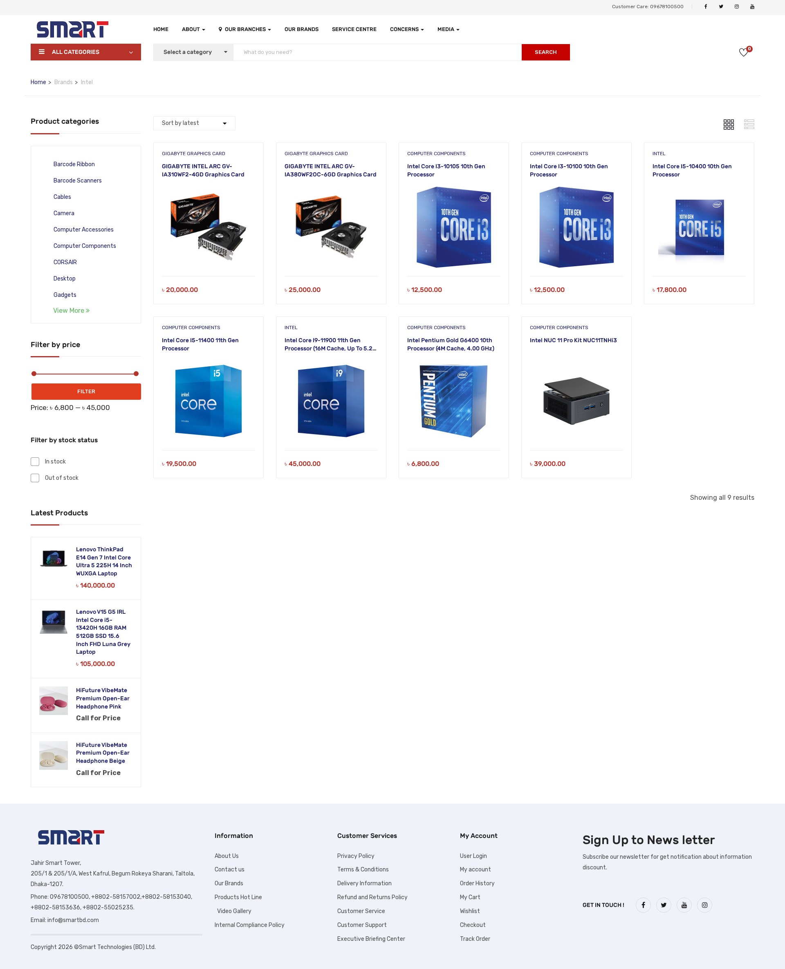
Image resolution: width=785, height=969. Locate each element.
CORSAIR (65, 262)
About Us (227, 856)
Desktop (65, 278)
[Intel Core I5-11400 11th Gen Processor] (208, 366)
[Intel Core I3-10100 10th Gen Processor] (576, 192)
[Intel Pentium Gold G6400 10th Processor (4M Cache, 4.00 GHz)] (453, 366)
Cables (62, 197)
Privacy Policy (356, 856)
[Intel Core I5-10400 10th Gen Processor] (699, 192)
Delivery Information (364, 883)
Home (160, 29)
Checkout (473, 925)
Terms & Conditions (363, 869)
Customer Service (361, 911)
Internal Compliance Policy (250, 925)
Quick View (208, 255)
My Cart (470, 897)
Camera (64, 213)
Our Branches (246, 29)
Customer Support (362, 925)
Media (446, 29)
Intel (659, 153)
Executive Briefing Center (371, 939)
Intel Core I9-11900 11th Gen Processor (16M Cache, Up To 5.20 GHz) (330, 348)
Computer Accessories (84, 229)
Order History (477, 883)
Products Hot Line (238, 897)
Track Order (475, 939)
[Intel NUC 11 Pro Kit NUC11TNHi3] (576, 366)
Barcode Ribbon (74, 164)
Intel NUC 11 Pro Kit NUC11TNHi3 (573, 340)
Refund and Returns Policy (372, 897)
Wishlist (470, 911)
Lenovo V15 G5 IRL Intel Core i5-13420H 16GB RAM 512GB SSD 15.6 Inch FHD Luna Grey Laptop (103, 631)
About (191, 29)
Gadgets (65, 295)
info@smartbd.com (73, 920)
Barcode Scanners (78, 180)
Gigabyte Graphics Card (193, 153)
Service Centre (354, 29)
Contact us (229, 869)
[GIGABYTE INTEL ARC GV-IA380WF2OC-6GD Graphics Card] (331, 192)
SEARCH (546, 52)
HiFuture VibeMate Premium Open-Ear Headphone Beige (103, 753)
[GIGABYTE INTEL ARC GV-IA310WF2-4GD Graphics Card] (208, 192)
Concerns (405, 29)
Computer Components (85, 246)
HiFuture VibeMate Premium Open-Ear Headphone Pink (103, 698)
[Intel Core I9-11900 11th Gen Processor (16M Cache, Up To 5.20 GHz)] (331, 366)
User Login (473, 856)
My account (475, 869)
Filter (86, 391)
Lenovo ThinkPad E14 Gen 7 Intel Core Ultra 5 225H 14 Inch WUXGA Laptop (104, 561)
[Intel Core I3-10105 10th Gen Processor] (453, 192)
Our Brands (301, 29)
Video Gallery (233, 911)
